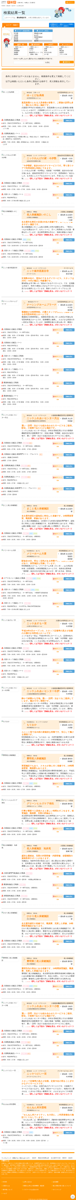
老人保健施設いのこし (39, 214)
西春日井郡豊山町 (43, 1158)
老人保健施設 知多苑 (39, 848)
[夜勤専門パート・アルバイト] (35, 52)
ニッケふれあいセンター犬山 (43, 418)
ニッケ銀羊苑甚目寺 (38, 271)
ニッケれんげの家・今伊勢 (41, 158)
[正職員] (35, 49)
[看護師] (20, 49)
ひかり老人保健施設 (38, 916)
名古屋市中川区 (56, 1158)
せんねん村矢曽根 (36, 1107)
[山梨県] (23, 35)
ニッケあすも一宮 (37, 623)
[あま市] (43, 35)
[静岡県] (23, 39)
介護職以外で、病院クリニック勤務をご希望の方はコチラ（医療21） (62, 25)
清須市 (70, 1158)
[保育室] (66, 52)
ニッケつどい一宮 (37, 1073)
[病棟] (50, 49)
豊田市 (64, 1158)
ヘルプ (5, 1193)
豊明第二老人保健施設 (39, 961)
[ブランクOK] (66, 54)
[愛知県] (23, 41)
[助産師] (20, 54)
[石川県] (23, 33)
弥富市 (34, 1158)
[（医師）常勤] (35, 54)
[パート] (35, 51)
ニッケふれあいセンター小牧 (43, 1006)
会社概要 (55, 1182)
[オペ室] (50, 54)
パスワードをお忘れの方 (31, 1189)
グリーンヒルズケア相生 (40, 803)
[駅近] (66, 49)
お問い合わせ (27, 1182)
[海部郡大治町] (43, 33)
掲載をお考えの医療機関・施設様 (33, 1185)
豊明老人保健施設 (36, 758)
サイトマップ (57, 1189)
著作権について (7, 1189)
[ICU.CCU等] (50, 52)
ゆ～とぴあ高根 (35, 95)
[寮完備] (66, 51)
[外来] (50, 51)
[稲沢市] (43, 41)
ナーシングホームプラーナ (42, 304)
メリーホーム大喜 (36, 553)
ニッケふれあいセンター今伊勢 (44, 691)
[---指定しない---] (20, 47)
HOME (5, 1182)
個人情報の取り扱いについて (62, 1185)
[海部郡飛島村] (43, 37)
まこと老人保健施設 (38, 508)
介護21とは (6, 1185)
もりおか (32, 724)
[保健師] (20, 52)
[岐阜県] (23, 37)
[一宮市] (43, 39)
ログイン (71, 2)
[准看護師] (20, 51)
